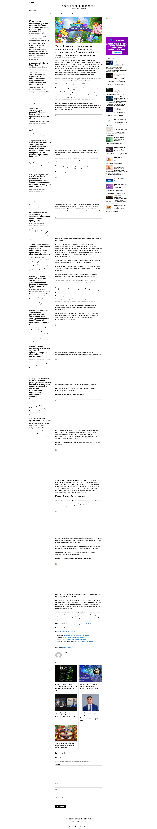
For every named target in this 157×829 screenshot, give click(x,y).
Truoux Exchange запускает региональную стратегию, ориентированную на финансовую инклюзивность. (39, 352)
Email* (56, 789)
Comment (57, 764)
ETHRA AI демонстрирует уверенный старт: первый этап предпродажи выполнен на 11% (39, 114)
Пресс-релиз (90, 14)
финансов (98, 14)
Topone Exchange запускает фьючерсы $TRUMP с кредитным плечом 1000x (89, 686)
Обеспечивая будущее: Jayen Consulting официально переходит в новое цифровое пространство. (39, 217)
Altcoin (52, 14)
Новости (82, 14)
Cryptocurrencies (65, 14)
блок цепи (75, 14)
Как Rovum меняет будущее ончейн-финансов (40, 420)
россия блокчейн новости (78, 5)
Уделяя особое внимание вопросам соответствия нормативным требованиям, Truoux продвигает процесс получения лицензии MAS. (40, 250)
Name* (56, 783)
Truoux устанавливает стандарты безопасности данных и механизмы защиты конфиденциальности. (116, 208)
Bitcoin (57, 14)
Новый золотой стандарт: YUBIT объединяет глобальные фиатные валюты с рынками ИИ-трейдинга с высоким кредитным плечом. (116, 199)
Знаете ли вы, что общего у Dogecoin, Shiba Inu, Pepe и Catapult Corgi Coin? (64, 746)
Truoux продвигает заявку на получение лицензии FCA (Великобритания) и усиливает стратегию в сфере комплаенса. (39, 282)
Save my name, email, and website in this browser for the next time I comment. (75, 802)
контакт (105, 14)
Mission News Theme (73, 826)
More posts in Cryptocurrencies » (94, 662)
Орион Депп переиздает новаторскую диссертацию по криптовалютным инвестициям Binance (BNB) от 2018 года (90, 717)
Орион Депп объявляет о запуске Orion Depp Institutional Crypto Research (65, 715)
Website (57, 794)
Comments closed (34, 59)
